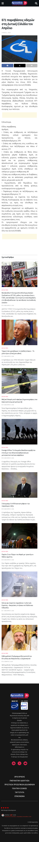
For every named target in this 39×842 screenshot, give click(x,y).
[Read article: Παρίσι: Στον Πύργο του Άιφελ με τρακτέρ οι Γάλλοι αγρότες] (19, 536)
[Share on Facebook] (7, 65)
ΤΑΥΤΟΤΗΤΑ (19, 792)
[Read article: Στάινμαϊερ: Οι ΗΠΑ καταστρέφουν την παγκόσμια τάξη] (19, 485)
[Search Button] (36, 3)
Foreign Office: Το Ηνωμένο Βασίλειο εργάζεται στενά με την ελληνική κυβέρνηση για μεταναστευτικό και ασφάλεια (18, 452)
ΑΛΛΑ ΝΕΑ (5, 290)
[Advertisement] (19, 11)
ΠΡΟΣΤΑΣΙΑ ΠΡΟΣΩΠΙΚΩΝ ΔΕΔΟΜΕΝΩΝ (19, 785)
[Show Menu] (3, 3)
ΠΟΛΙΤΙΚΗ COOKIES (19, 788)
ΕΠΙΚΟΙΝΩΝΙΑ (19, 796)
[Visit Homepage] (19, 3)
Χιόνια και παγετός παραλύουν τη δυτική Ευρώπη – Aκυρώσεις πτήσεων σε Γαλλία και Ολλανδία (17, 605)
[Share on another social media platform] (31, 65)
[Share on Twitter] (20, 65)
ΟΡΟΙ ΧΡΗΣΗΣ (19, 777)
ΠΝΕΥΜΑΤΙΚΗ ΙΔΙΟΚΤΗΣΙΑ (19, 781)
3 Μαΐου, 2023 (6, 33)
